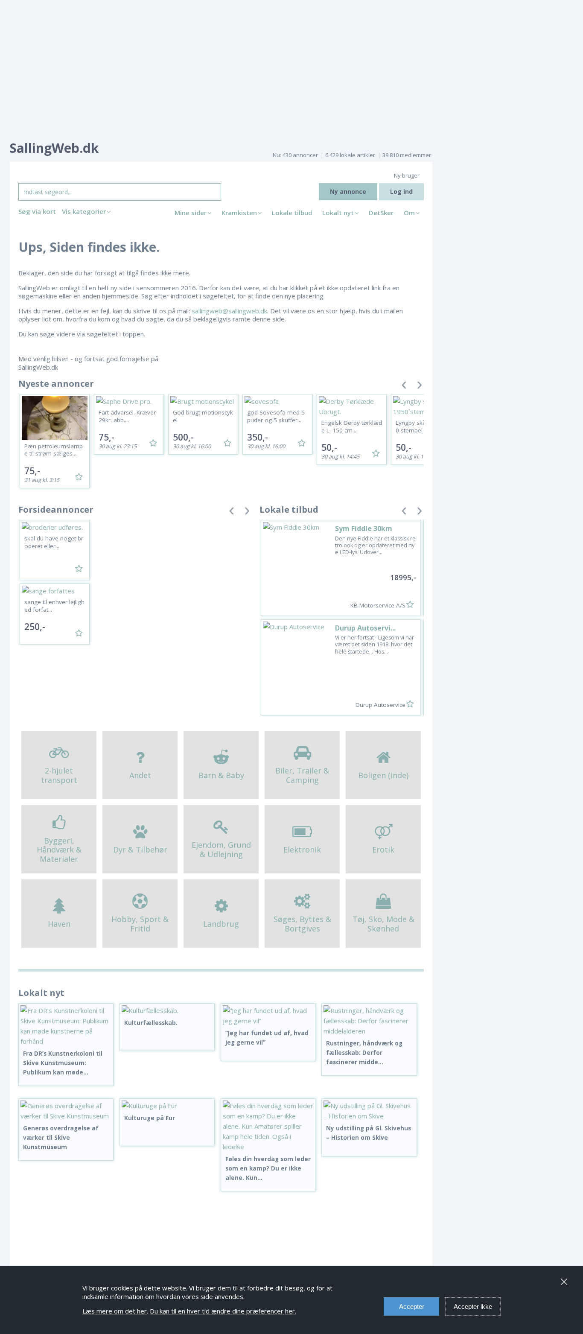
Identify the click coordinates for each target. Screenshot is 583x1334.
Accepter (411, 1306)
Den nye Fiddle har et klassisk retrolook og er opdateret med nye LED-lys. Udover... (375, 545)
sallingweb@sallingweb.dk (229, 310)
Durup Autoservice (380, 705)
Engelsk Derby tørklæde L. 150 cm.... (351, 426)
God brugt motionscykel (203, 416)
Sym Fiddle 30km (363, 528)
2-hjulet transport (59, 775)
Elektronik (302, 849)
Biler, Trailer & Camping (302, 775)
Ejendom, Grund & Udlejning (221, 849)
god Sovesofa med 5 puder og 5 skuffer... (276, 416)
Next (419, 386)
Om (409, 212)
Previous (404, 386)
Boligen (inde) (383, 775)
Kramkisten (239, 212)
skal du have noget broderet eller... (53, 542)
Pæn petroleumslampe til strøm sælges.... (53, 450)
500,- (183, 437)
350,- (257, 437)
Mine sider (191, 212)
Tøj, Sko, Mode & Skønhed (383, 924)
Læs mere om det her (114, 1311)
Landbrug (221, 924)
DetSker (381, 212)
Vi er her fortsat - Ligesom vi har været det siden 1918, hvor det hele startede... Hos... (374, 644)
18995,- (403, 577)
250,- (34, 627)
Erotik (383, 849)
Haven (59, 924)
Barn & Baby (221, 775)
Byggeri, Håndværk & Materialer (59, 849)
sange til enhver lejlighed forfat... (54, 605)
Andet (140, 775)
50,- (329, 447)
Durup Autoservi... (365, 628)
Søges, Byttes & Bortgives (302, 924)
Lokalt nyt (338, 212)
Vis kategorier (84, 211)
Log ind (401, 191)
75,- (32, 471)
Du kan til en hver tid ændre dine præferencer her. (223, 1311)
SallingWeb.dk (54, 148)
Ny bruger (407, 175)
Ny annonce (348, 191)
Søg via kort (37, 211)
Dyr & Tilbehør (140, 849)
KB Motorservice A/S (377, 605)
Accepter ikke (473, 1306)
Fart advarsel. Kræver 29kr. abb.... (127, 416)
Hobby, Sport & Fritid (140, 924)
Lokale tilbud (292, 212)
